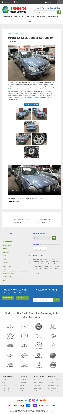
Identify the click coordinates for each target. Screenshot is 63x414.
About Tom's (23, 379)
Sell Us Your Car (6, 391)
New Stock (5, 262)
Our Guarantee (53, 16)
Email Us (4, 379)
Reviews (5, 269)
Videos (4, 280)
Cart (60, 2)
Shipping (22, 385)
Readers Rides (7, 266)
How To (5, 259)
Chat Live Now (22, 298)
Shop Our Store (37, 273)
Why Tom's (30, 16)
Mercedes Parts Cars (15, 33)
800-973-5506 (7, 2)
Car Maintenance (7, 241)
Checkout (36, 391)
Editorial (5, 248)
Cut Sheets (4, 385)
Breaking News (7, 238)
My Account (37, 379)
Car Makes (8, 16)
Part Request (41, 16)
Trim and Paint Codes (8, 273)
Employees (6, 252)
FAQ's (3, 382)
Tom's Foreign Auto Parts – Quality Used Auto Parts (14, 10)
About (31, 21)
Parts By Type (19, 16)
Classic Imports (7, 245)
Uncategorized (7, 276)
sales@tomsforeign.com (54, 391)
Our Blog (22, 391)
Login (35, 382)
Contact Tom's (23, 382)
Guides (4, 255)
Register (40, 382)
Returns (22, 388)
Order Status (37, 385)
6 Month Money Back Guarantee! (48, 8)
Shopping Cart (37, 388)
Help (17, 2)
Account (49, 2)
